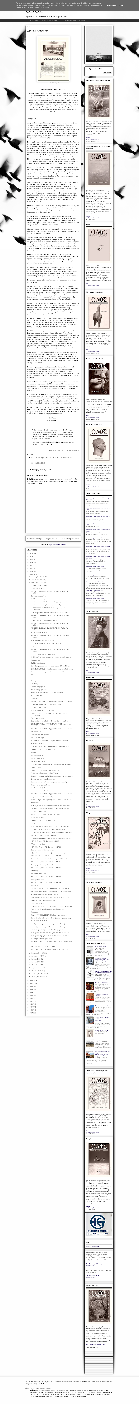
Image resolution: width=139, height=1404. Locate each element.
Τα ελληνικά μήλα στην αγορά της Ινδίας (45, 894)
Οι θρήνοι (34, 698)
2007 (31, 1013)
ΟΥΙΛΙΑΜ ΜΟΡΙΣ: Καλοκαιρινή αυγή (44, 620)
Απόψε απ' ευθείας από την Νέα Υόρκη (44, 773)
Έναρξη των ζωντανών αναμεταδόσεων (45, 770)
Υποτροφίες (35, 885)
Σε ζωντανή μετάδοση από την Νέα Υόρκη (45, 814)
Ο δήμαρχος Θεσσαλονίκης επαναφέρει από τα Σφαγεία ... (51, 612)
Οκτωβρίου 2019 (37, 583)
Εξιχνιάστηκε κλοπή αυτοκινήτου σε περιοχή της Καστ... (50, 853)
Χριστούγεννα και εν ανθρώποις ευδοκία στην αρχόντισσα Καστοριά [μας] (102, 959)
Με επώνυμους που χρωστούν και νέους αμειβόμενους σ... (51, 672)
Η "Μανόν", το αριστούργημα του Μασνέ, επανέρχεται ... (51, 657)
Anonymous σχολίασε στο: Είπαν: (95, 566)
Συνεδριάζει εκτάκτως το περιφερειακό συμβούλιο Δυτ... (50, 933)
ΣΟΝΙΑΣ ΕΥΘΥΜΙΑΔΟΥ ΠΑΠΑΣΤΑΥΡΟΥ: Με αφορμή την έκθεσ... (51, 725)
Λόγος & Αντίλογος (37, 588)
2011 (31, 1001)
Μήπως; (33, 681)
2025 (31, 556)
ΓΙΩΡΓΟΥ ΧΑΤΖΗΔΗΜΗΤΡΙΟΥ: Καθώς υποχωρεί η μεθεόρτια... (48, 609)
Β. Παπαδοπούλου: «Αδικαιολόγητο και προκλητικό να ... (50, 740)
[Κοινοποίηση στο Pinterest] (44, 463)
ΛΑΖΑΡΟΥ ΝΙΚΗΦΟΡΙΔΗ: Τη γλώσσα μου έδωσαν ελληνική (51, 701)
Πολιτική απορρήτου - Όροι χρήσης (74, 20)
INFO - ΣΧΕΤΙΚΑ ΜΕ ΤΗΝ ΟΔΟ (51, 20)
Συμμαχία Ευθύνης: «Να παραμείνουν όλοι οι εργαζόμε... (51, 806)
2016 (31, 986)
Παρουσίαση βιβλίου (38, 687)
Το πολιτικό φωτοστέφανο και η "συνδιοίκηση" (47, 692)
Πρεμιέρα (34, 912)
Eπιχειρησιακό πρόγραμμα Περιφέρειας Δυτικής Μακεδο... (51, 832)
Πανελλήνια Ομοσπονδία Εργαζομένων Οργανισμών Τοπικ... (52, 906)
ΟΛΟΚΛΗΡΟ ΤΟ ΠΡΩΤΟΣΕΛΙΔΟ (95, 1345)
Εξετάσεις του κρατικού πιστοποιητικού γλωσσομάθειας (50, 829)
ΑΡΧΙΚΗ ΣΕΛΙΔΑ (33, 20)
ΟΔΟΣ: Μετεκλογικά (38, 663)
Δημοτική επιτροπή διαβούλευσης (42, 850)
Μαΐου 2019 (35, 965)
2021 (31, 568)
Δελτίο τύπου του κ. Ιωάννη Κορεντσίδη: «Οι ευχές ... (49, 721)
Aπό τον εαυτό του (37, 755)
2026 (31, 553)
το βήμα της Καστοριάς (92, 139)
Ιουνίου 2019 (36, 962)
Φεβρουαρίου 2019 (37, 974)
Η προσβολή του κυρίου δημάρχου (101, 994)
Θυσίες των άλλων (37, 758)
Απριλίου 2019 (36, 968)
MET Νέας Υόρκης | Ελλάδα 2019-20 (43, 835)
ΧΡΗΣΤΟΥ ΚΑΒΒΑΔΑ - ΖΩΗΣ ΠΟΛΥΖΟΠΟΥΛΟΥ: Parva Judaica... (50, 592)
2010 (31, 1004)
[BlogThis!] (38, 463)
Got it (121, 5)
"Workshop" (35, 871)
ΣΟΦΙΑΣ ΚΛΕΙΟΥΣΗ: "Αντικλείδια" (43, 710)
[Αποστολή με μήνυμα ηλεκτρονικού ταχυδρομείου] (36, 463)
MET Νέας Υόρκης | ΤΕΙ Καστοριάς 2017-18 (46, 847)
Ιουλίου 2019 (36, 959)
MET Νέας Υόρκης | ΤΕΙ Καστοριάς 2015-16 (46, 862)
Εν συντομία (35, 660)
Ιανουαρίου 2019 (37, 977)
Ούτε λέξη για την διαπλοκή (40, 791)
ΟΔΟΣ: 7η (34, 684)
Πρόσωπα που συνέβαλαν (40, 735)
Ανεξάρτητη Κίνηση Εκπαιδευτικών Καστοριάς (47, 909)
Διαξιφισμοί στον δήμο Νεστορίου (43, 865)
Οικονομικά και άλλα (38, 596)
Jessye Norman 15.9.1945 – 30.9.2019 (43, 946)
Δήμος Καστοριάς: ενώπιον (102, 1005)
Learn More (112, 5)
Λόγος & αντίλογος (100, 946)
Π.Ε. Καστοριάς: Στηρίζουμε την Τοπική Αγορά (47, 605)
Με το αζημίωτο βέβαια (39, 761)
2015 (31, 989)
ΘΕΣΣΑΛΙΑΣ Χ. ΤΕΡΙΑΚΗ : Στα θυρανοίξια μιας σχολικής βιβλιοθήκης (103, 1018)
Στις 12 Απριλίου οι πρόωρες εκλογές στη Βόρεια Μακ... (50, 666)
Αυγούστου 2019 (37, 956)
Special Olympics (36, 767)
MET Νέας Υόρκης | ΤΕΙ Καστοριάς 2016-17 (46, 856)
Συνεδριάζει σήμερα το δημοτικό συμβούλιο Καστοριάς (50, 936)
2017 (31, 983)
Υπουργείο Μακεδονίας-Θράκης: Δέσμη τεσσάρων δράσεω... (52, 859)
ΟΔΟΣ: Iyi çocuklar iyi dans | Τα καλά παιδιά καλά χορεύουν (103, 971)
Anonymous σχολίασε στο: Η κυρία (95, 538)
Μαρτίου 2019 (36, 971)
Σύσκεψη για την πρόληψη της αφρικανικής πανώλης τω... (51, 782)
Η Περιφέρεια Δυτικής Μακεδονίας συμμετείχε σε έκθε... (51, 838)
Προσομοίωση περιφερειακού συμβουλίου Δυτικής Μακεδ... (51, 924)
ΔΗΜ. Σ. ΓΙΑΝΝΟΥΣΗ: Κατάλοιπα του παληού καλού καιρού (52, 669)
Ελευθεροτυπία (90, 1277)
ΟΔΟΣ (33, 823)
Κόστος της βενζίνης (38, 743)
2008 (31, 1010)
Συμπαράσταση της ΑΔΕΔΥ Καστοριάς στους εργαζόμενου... (52, 776)
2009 (31, 1007)
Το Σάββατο (35, 803)
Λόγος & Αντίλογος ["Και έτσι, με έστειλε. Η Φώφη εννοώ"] (52, 457)
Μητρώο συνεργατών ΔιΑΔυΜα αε (43, 900)
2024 (31, 559)
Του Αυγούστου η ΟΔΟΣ (101, 1030)
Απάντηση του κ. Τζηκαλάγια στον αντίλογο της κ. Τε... (50, 949)
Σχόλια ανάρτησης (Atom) (58, 544)
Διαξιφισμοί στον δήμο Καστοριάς (43, 779)
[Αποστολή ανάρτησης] (31, 463)
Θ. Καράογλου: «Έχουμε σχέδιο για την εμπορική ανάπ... (50, 826)
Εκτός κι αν (35, 678)
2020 (31, 571)
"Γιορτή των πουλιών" (38, 844)
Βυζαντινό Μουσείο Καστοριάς (42, 797)
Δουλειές (97, 1040)
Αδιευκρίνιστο (36, 732)
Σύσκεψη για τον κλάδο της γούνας (43, 640)
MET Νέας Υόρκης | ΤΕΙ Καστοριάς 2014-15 (46, 868)
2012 (31, 998)
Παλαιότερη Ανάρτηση (70, 538)
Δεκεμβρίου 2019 (37, 577)
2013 (31, 995)
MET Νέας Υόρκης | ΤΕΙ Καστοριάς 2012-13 (46, 882)
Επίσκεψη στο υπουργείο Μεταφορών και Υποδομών (49, 927)
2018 (31, 980)
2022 (31, 565)
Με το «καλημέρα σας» (39, 690)
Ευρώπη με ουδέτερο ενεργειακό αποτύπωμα (46, 643)
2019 (31, 574)
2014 (31, 992)
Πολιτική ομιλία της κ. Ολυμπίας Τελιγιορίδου (47, 930)
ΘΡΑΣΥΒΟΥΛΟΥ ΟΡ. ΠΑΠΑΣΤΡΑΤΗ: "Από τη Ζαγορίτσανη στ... (51, 942)
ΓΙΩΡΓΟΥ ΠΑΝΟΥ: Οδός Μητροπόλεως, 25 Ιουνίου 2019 (50, 746)
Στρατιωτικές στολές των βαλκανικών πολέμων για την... (51, 897)
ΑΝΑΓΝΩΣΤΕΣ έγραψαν (101, 982)
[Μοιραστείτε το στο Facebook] (42, 463)
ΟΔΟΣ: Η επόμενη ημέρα (39, 599)
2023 (31, 562)
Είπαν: (33, 646)
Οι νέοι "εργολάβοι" (38, 788)
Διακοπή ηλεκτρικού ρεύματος (41, 939)
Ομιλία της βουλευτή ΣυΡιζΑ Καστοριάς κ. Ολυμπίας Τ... (50, 888)
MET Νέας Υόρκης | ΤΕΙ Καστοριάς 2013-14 (46, 876)
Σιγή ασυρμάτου (36, 695)
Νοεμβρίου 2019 (37, 580)
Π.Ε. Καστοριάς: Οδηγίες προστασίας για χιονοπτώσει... (50, 602)
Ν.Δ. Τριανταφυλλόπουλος (94, 1264)
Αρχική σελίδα (52, 538)
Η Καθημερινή (90, 1265)
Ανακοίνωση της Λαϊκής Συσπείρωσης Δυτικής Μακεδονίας (51, 891)
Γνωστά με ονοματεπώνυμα (40, 785)
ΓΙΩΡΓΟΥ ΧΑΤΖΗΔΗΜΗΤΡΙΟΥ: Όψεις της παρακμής (49, 915)
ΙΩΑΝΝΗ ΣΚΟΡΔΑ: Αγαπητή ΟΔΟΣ (43, 654)
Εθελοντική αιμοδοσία (38, 873)
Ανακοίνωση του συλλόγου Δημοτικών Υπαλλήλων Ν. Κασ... (52, 800)
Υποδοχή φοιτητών (37, 879)
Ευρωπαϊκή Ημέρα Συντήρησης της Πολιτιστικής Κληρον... (51, 764)
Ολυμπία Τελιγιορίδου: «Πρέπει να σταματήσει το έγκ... (50, 808)
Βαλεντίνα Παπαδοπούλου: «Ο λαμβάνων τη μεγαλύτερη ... (51, 918)
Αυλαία (33, 752)
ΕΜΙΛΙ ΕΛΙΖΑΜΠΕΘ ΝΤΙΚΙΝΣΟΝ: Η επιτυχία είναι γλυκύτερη (49, 714)
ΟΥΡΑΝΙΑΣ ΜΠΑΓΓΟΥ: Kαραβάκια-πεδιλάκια (47, 704)
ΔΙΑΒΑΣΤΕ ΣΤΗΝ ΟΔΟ (39, 585)
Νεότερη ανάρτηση (34, 538)
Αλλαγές (34, 675)
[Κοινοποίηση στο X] (40, 463)
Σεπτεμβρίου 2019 (37, 953)
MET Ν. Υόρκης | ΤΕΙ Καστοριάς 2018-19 (45, 841)
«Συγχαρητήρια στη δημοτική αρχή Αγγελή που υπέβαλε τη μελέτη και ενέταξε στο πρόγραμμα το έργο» (103, 1054)
